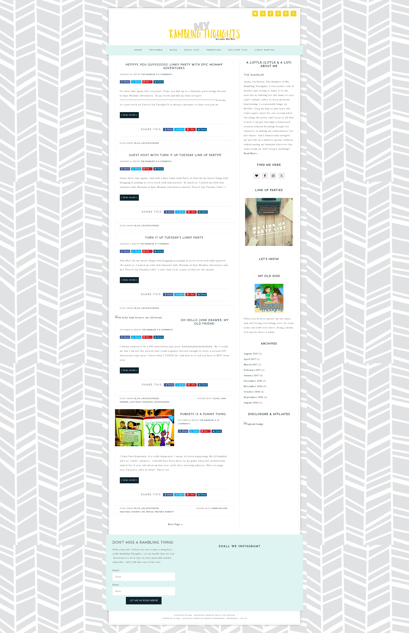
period (150, 512)
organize (147, 402)
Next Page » (175, 524)
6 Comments (165, 161)
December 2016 (253, 380)
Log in (243, 618)
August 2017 (251, 353)
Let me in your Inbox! (144, 600)
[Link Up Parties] (269, 222)
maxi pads (125, 512)
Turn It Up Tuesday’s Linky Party (174, 237)
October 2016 (252, 391)
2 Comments (165, 74)
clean (216, 399)
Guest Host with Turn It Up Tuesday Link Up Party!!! (175, 155)
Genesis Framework (214, 618)
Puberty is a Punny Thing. (203, 414)
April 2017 (250, 359)
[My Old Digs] (269, 298)
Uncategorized (150, 143)
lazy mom (135, 402)
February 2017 (252, 370)
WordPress (232, 618)
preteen (159, 512)
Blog (137, 143)
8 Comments (166, 330)
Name (115, 584)
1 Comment (163, 244)
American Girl (220, 508)
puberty (169, 512)
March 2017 (251, 364)
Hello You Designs (225, 615)
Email (115, 570)
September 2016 (253, 397)
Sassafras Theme (202, 615)
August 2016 (251, 402)
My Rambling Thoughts (204, 31)
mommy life (138, 512)
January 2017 (251, 375)
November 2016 (253, 386)
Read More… (251, 153)
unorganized (162, 402)
